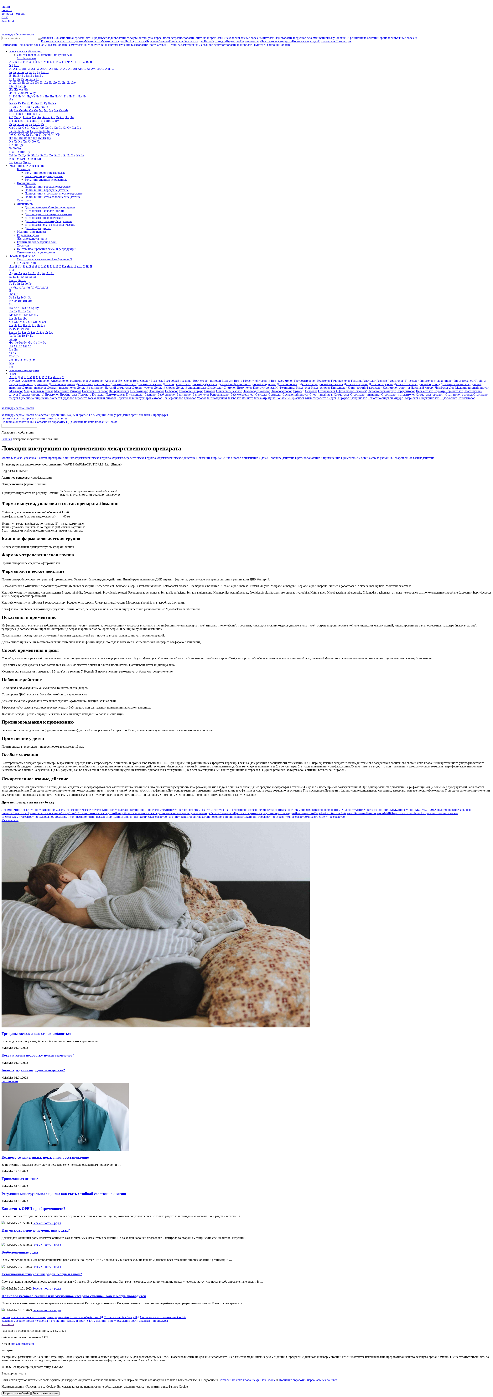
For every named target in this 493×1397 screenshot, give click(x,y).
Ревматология (76, 44)
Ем (20, 86)
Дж (37, 82)
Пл (34, 120)
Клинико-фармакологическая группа (86, 458)
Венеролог (125, 380)
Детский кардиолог (263, 384)
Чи (19, 148)
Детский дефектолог (203, 384)
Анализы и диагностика (57, 37)
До (50, 82)
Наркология (138, 41)
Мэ (56, 110)
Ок (29, 117)
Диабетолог (215, 387)
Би (22, 72)
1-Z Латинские (26, 58)
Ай (51, 68)
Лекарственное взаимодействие (413, 458)
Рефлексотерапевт (243, 394)
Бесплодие (108, 37)
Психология (9, 44)
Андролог (43, 380)
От (62, 117)
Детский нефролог (381, 384)
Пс (52, 120)
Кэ (54, 103)
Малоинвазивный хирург (472, 387)
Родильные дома (28, 235)
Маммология (93, 41)
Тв (15, 131)
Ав (24, 68)
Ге (14, 79)
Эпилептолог (466, 398)
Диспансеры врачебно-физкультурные (50, 207)
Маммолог (16, 391)
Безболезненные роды (20, 1252)
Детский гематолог (123, 384)
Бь (34, 276)
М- (11, 110)
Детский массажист (330, 384)
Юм (22, 158)
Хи (25, 141)
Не (19, 113)
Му (51, 110)
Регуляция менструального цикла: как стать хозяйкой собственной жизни (64, 1194)
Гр (30, 79)
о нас (5, 17)
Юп (33, 158)
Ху (38, 141)
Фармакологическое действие (176, 458)
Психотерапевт (115, 394)
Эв (15, 155)
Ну (33, 113)
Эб (11, 155)
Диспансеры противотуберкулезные (48, 221)
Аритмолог (96, 380)
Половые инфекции (305, 41)
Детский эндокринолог (191, 387)
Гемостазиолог (340, 380)
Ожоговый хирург (191, 391)
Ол (34, 117)
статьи (6, 6)
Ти (27, 131)
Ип (61, 96)
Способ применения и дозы (249, 458)
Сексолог (261, 394)
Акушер (14, 380)
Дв (23, 82)
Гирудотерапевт (464, 380)
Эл (42, 155)
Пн (38, 120)
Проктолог (52, 394)
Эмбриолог (411, 398)
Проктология (326, 41)
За (10, 93)
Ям (16, 162)
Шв (16, 151)
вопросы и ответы (13, 13)
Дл (46, 82)
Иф (80, 96)
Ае (37, 68)
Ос (58, 117)
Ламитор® (39, 816)
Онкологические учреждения (36, 252)
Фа (11, 138)
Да (19, 82)
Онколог (209, 391)
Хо (34, 141)
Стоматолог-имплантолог (398, 394)
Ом (39, 117)
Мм (36, 110)
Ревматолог (184, 394)
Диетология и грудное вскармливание (302, 37)
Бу (38, 72)
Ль (37, 106)
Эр (60, 155)
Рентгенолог (201, 394)
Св (20, 127)
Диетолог (230, 387)
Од (20, 117)
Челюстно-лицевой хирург (385, 398)
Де (32, 82)
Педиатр (439, 391)
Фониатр (247, 398)
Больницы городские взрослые (45, 172)
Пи (24, 120)
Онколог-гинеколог (229, 391)
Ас (84, 68)
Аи (46, 68)
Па (11, 120)
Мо (41, 110)
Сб (15, 127)
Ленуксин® (357, 809)
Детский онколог (405, 384)
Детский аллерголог (62, 384)
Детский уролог (142, 387)
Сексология (139, 44)
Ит (75, 96)
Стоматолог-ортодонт (430, 394)
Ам (65, 68)
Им (47, 96)
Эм (46, 155)
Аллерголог (28, 380)
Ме (20, 110)
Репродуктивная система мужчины (109, 44)
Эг (20, 155)
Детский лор (308, 384)
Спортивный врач (321, 394)
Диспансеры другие (38, 228)
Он (44, 117)
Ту (44, 131)
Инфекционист (285, 387)
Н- (11, 113)
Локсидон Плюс (275, 816)
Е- (10, 290)
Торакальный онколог (101, 398)
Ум (32, 134)
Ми (25, 110)
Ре (18, 124)
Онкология (176, 41)
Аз (42, 68)
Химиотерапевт (315, 398)
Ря (42, 124)
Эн (51, 155)
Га (10, 79)
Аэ (112, 68)
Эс (64, 155)
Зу (34, 93)
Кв (15, 103)
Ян (20, 162)
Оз (25, 117)
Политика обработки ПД (18, 421)
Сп (56, 127)
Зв (14, 93)
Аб (19, 68)
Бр (34, 72)
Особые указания (380, 458)
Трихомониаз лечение (20, 1179)
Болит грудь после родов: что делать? (33, 1070)
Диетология (269, 37)
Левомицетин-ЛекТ (23, 809)
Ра (14, 124)
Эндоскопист (448, 398)
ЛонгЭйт (92, 813)
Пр (48, 120)
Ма (16, 110)
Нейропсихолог (119, 391)
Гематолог (323, 380)
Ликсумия (179, 816)
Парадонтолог (406, 391)
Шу (27, 151)
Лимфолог (442, 387)
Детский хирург (164, 387)
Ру (30, 124)
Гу (33, 79)
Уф (57, 134)
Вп (37, 75)
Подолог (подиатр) (31, 394)
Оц (72, 117)
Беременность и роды (87, 37)
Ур (45, 134)
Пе (15, 120)
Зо (30, 93)
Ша (11, 151)
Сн (47, 127)
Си (28, 127)
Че (15, 148)
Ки (24, 103)
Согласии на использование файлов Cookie (247, 1380)
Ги (18, 79)
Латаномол (257, 813)
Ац (102, 68)
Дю (73, 82)
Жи (21, 89)
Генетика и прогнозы (208, 37)
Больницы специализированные (46, 179)
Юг (17, 158)
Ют (39, 158)
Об (11, 117)
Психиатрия (343, 41)
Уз (19, 134)
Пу (57, 120)
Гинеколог (412, 380)
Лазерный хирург (422, 387)
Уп (40, 134)
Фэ (44, 342)
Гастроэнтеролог (305, 380)
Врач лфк (157, 380)
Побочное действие (281, 458)
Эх (82, 155)
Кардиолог (303, 387)
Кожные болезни (406, 37)
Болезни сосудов (126, 37)
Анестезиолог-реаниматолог (69, 380)
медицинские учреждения (113, 415)
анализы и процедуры (153, 415)
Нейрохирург (139, 391)
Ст (64, 127)
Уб (11, 134)
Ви (28, 75)
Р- (10, 124)
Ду (59, 82)
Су (69, 127)
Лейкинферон (385, 813)
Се (24, 127)
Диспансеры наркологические (44, 210)
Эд (24, 155)
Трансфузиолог (173, 398)
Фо (30, 138)
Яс (29, 162)
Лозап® (231, 809)
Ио (57, 96)
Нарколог (88, 391)
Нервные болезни (157, 41)
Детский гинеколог (149, 384)
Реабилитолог (167, 394)
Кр (37, 103)
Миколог (75, 391)
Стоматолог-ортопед (459, 394)
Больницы (23, 169)
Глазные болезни (250, 37)
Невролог (101, 391)
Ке (19, 103)
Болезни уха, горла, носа (153, 37)
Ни (24, 113)
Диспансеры (25, 203)
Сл (37, 127)
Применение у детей (354, 458)
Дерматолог (40, 384)
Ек (15, 86)
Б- (10, 72)
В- (10, 75)
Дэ (68, 82)
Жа (11, 89)
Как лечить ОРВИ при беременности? (33, 1209)
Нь (38, 113)
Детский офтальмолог (455, 384)
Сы (74, 127)
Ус (48, 134)
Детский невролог (356, 384)
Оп (48, 117)
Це (11, 145)
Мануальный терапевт (38, 391)
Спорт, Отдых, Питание (163, 44)
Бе (18, 72)
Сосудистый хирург (296, 394)
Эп (56, 155)
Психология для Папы (32, 44)
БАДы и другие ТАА (81, 415)
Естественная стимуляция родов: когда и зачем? (42, 1274)
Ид (29, 96)
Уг (15, 134)
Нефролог (171, 391)
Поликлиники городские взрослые (47, 186)
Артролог (111, 380)
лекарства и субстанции (50, 415)
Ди (42, 82)
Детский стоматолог (118, 387)
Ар (80, 68)
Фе (16, 138)
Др (55, 82)
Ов (16, 117)
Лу (32, 106)
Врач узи (227, 380)
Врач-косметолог (282, 380)
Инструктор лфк (264, 387)
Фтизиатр (260, 398)
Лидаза (326, 816)
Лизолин (90, 816)
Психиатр (84, 394)
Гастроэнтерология (181, 37)
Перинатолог (454, 391)
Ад (33, 68)
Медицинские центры (31, 231)
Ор (53, 117)
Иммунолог (244, 387)
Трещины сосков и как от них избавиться (36, 1034)
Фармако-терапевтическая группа (134, 458)
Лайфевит (353, 813)
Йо (11, 99)
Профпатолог (69, 394)
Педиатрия (233, 41)
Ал (60, 68)
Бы (43, 72)
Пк (29, 120)
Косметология (50, 41)
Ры (35, 124)
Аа (15, 68)
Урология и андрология (239, 44)
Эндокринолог (429, 398)
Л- (10, 106)
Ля (46, 106)
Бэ (47, 72)
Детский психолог (34, 387)
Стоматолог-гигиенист (365, 394)
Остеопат (311, 391)
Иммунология (336, 37)
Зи (22, 93)
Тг (19, 131)
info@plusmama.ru (22, 1343)
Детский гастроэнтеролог (93, 384)
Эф (78, 155)
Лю (41, 106)
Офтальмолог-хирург (382, 391)
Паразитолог (424, 391)
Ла (15, 106)
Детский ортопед (428, 384)
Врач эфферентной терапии (252, 380)
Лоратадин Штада (301, 809)
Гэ (37, 79)
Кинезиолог (339, 387)
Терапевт (81, 398)
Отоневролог (326, 391)
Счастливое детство (211, 44)
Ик (37, 96)
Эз (28, 155)
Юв (11, 158)
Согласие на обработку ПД (52, 421)
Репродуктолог (220, 394)
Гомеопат (25, 384)
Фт (44, 138)
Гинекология (230, 37)
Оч (44, 321)
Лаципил (386, 809)
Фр (35, 138)
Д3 (15, 82)
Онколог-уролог (281, 391)
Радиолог (151, 394)
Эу (73, 155)
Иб (15, 96)
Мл (31, 110)
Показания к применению (213, 458)
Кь (50, 103)
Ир (66, 96)
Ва (15, 75)
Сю (79, 127)
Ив (20, 96)
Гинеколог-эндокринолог (436, 380)
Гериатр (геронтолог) (390, 380)
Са (11, 127)
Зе (18, 93)
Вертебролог (141, 380)
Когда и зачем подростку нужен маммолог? (38, 1055)
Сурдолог (67, 398)
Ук (23, 134)
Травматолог (153, 398)
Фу (49, 138)
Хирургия (261, 44)
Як (11, 162)
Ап (75, 68)
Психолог (98, 394)
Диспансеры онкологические (44, 217)
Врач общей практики (177, 380)
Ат (88, 68)
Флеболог (234, 398)
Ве (23, 75)
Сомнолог (275, 394)
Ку (45, 103)
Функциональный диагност (285, 398)
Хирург (331, 398)
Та (11, 131)
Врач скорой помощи (207, 380)
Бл (26, 72)
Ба (14, 72)
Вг (19, 75)
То (36, 131)
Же (16, 89)
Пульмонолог (135, 394)
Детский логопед (288, 384)
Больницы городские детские (44, 176)
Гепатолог (369, 380)
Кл (28, 103)
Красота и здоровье (72, 41)
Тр (40, 131)
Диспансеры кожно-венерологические (50, 224)
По (43, 120)
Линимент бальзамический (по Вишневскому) (151, 809)
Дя (46, 287)
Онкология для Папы (197, 41)
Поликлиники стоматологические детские (52, 197)
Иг (24, 96)
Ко (32, 103)
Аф (98, 68)
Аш (107, 68)
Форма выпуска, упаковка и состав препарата (32, 458)
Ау (93, 68)
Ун (36, 134)
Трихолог (190, 398)
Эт (68, 155)
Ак (56, 68)
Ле (19, 106)
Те (22, 131)
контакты (8, 20)
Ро (26, 124)
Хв (16, 141)
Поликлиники (26, 183)
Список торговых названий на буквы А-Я (44, 54)
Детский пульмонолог (61, 387)
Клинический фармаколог (365, 387)
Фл (25, 138)
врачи (134, 415)
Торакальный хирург (131, 398)
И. (10, 96)
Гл (22, 79)
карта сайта (62, 1317)
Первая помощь (250, 41)
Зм (26, 93)
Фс (40, 138)
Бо (30, 72)
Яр (25, 162)
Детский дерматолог (176, 384)
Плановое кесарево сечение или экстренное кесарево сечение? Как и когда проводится (74, 1296)
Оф (67, 117)
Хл (29, 141)
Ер (24, 86)
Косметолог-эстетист (396, 387)
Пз (20, 120)
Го (26, 79)
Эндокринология (279, 44)
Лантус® (167, 813)
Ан (70, 68)
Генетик (356, 380)
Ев (11, 86)
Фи (20, 138)
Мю (61, 110)
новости (7, 10)
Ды (64, 82)
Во (32, 75)
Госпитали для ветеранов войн (37, 242)
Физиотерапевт (217, 398)
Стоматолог (342, 394)
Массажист (61, 391)
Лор (451, 387)
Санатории (24, 200)
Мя (66, 110)
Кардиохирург (320, 387)
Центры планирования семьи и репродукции (46, 249)
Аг (28, 68)
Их (84, 96)
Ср (60, 127)
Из (33, 96)
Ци (16, 145)
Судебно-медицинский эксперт (39, 398)
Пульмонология (57, 44)
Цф (20, 145)
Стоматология (188, 44)
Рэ (38, 124)
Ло (28, 106)
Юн (28, 158)
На (15, 113)
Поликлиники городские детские (47, 190)
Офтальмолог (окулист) (351, 391)
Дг (28, 82)
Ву (41, 75)
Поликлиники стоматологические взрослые (53, 193)
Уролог (201, 398)
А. (10, 68)
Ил (42, 96)
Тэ (52, 131)
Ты (48, 131)
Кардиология (386, 37)
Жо (26, 89)
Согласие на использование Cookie (94, 421)
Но (29, 113)
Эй (33, 155)
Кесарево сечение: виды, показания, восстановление (45, 1157)
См (42, 127)
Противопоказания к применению (317, 458)
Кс (41, 103)
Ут (53, 134)
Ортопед (298, 391)
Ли (23, 106)
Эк (37, 155)
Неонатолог (156, 391)
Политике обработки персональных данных (308, 1380)
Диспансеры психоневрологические (48, 214)
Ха (11, 141)
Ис (70, 96)
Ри (22, 124)
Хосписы (23, 245)
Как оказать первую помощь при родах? (36, 1230)
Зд (18, 297)
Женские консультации (32, 238)
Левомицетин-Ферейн (318, 813)
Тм (32, 131)
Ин (52, 96)
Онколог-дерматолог (256, 391)
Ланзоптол (41, 813)
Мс (46, 110)
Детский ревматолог (90, 387)
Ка (11, 103)
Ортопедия (218, 41)
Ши (22, 151)
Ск (33, 127)
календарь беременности (18, 34)
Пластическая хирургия (276, 41)
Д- (10, 82)
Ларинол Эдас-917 (73, 809)
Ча (11, 148)
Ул (27, 134)
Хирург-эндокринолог (352, 398)
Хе (20, 141)
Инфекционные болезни (361, 37)
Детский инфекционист (234, 384)
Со (51, 127)
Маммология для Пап (116, 41)
